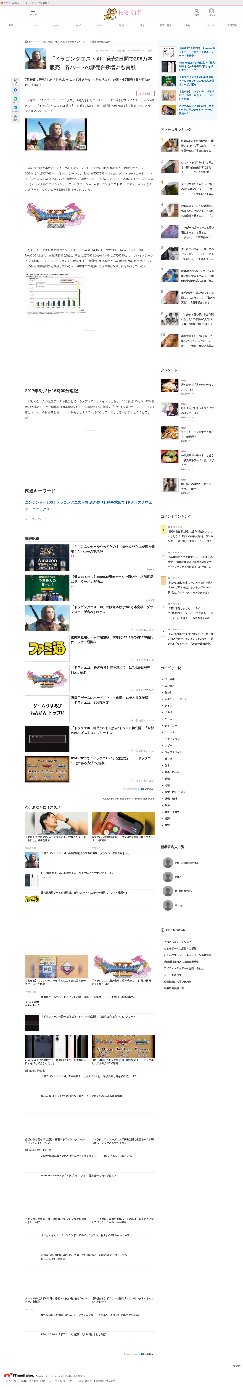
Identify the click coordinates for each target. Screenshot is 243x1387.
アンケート (169, 370)
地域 (121, 25)
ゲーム (168, 719)
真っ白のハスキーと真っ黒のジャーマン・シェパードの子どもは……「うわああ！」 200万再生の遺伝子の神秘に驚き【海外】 (197, 259)
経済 (167, 818)
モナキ (179, 905)
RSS (80, 1381)
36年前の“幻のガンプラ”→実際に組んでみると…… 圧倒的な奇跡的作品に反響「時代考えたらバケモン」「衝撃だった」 (197, 281)
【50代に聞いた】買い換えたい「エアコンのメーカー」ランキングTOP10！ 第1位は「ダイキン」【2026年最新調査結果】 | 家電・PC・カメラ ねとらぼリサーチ (190, 643)
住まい (143, 25)
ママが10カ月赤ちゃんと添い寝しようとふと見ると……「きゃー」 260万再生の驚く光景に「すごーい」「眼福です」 (197, 237)
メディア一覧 (10, 1381)
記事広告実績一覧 (172, 988)
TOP (11, 25)
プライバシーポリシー (66, 1381)
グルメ (99, 25)
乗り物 (168, 758)
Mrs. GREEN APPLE (186, 862)
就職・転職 (171, 798)
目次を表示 (145, 93)
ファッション (172, 738)
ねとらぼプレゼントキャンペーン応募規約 (186, 955)
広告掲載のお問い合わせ (176, 981)
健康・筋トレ (172, 772)
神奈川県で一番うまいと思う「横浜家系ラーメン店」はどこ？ (197, 460)
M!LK (178, 876)
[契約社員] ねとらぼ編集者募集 (180, 961)
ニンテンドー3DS (39, 502)
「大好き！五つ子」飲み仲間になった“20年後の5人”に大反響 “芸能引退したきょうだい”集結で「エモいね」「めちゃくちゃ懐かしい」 (198, 324)
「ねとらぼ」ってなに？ (176, 941)
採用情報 (100, 1381)
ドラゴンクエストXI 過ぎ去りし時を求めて (90, 502)
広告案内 (33, 1381)
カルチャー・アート (176, 699)
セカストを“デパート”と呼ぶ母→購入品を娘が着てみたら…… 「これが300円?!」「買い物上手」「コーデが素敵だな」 (197, 172)
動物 (188, 25)
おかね (168, 692)
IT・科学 (170, 679)
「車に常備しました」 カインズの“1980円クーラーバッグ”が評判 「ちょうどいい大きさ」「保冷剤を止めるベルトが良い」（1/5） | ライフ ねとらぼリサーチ (190, 618)
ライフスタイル (173, 752)
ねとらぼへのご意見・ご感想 (178, 948)
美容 (167, 825)
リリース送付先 (171, 975)
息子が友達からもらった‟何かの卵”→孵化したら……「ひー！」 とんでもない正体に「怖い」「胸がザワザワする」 (198, 194)
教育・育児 (165, 25)
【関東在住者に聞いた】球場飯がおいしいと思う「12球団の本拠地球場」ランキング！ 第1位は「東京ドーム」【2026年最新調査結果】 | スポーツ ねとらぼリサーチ (190, 541)
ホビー (168, 745)
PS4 (131, 502)
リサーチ (210, 25)
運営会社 (89, 1381)
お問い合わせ (46, 1381)
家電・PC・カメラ (175, 792)
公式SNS (23, 1381)
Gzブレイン (35, 519)
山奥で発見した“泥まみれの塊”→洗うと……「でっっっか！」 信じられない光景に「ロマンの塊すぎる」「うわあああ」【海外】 (197, 346)
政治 (167, 805)
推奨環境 (110, 1381)
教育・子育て (172, 812)
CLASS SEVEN (183, 891)
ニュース (33, 25)
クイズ (77, 25)
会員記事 (232, 25)
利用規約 (237, 1365)
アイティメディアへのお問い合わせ (182, 968)
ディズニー (171, 725)
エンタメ (55, 25)
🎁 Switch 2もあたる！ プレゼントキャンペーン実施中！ (26, 3)
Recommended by (132, 789)
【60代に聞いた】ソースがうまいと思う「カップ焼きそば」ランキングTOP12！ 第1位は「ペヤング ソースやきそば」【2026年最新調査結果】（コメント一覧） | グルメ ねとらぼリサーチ (192, 592)
